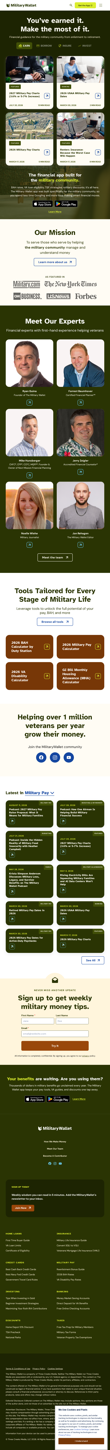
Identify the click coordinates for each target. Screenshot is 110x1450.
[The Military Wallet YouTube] (69, 757)
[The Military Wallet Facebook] (41, 757)
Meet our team (55, 1148)
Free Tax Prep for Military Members (75, 1327)
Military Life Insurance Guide (72, 1240)
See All (90, 960)
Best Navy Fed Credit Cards (20, 1274)
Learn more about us (52, 262)
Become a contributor (55, 1156)
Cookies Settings (55, 1368)
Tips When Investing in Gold (20, 1298)
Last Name (62, 1015)
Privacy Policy (39, 1368)
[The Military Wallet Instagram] (55, 757)
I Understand (81, 1441)
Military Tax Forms (66, 1332)
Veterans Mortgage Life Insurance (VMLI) (78, 1250)
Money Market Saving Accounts (73, 1298)
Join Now (20, 1208)
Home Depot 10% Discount (20, 1327)
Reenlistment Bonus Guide (71, 1269)
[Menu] (100, 5)
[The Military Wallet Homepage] (21, 5)
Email (25, 1028)
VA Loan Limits (13, 1245)
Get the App (84, 5)
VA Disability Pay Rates (69, 1279)
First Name (28, 1015)
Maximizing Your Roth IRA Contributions (26, 1308)
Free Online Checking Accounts (73, 1308)
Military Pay (37, 792)
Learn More (55, 211)
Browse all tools (53, 622)
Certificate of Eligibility (18, 1250)
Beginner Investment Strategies (22, 1303)
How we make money (55, 1141)
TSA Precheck (13, 1332)
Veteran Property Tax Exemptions (74, 1337)
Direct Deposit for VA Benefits (72, 1303)
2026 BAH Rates (65, 1274)
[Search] (71, 5)
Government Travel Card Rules (22, 1279)
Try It (55, 1046)
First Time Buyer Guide (18, 1240)
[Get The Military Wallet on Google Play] (66, 203)
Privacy (85, 1056)
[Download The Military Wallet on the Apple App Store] (42, 203)
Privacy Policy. (64, 1435)
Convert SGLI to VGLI (68, 1245)
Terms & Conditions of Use (18, 1368)
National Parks (13, 1337)
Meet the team (53, 557)
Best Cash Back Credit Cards (21, 1269)
